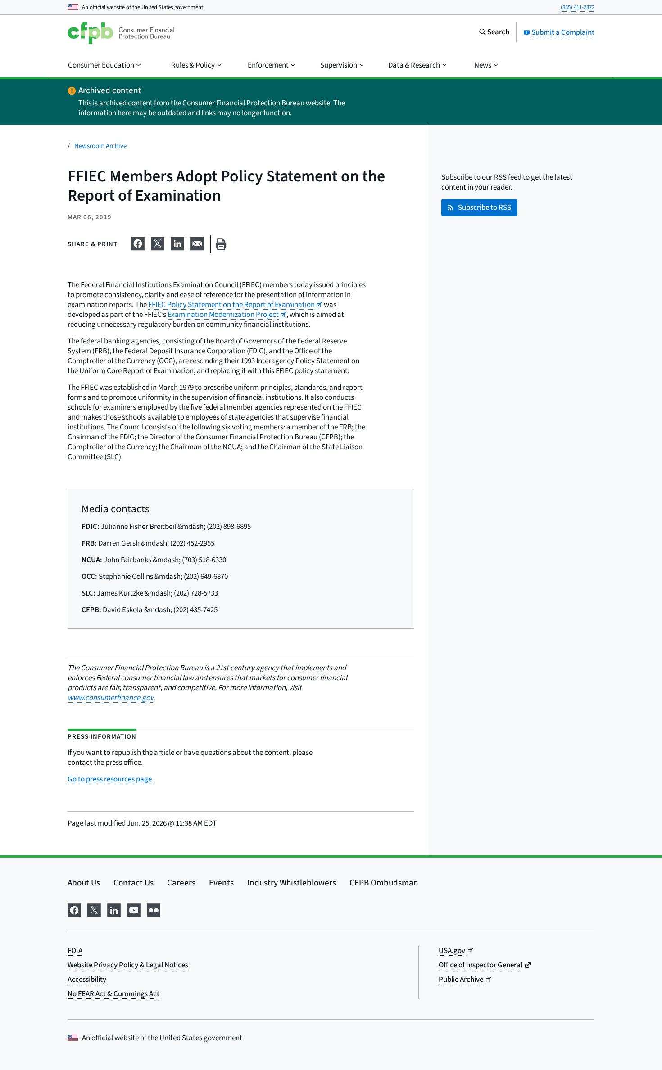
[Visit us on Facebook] (74, 909)
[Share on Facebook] (138, 242)
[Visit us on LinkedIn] (114, 909)
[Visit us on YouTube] (134, 909)
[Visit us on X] (94, 909)
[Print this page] (221, 244)
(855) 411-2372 (577, 7)
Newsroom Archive (100, 146)
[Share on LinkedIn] (177, 242)
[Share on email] (197, 242)
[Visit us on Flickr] (153, 909)
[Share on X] (157, 242)
